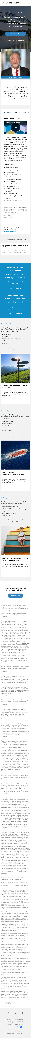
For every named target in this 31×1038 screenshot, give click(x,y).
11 (11, 197)
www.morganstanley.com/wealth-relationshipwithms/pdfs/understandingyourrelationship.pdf (15, 733)
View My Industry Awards (15, 40)
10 (21, 195)
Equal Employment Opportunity (16, 1024)
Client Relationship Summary (13, 614)
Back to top (4, 616)
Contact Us (20, 1021)
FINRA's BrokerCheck (10, 231)
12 (22, 200)
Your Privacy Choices (14, 1027)
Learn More (17, 283)
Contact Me (15, 34)
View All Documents (15, 288)
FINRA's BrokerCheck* (16, 879)
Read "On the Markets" (15, 313)
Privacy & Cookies (19, 1019)
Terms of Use (11, 1021)
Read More (17, 308)
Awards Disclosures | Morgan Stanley (9, 1002)
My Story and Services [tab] (10, 112)
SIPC (13, 1033)
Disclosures (9, 1019)
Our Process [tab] (22, 112)
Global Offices (15, 1022)
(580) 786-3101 (17, 27)
